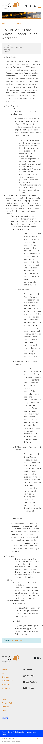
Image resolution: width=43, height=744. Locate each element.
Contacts (6, 688)
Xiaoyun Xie (17, 640)
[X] (40, 658)
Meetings (18, 24)
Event (26, 24)
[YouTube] (38, 658)
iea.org (5, 718)
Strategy (5, 677)
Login (39, 739)
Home (4, 24)
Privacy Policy (8, 703)
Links (4, 711)
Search (28, 670)
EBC (10, 24)
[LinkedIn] (35, 658)
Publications (7, 681)
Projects (5, 685)
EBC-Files (29, 688)
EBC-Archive (31, 682)
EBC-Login (30, 676)
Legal (4, 699)
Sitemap (5, 707)
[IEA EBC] (10, 6)
